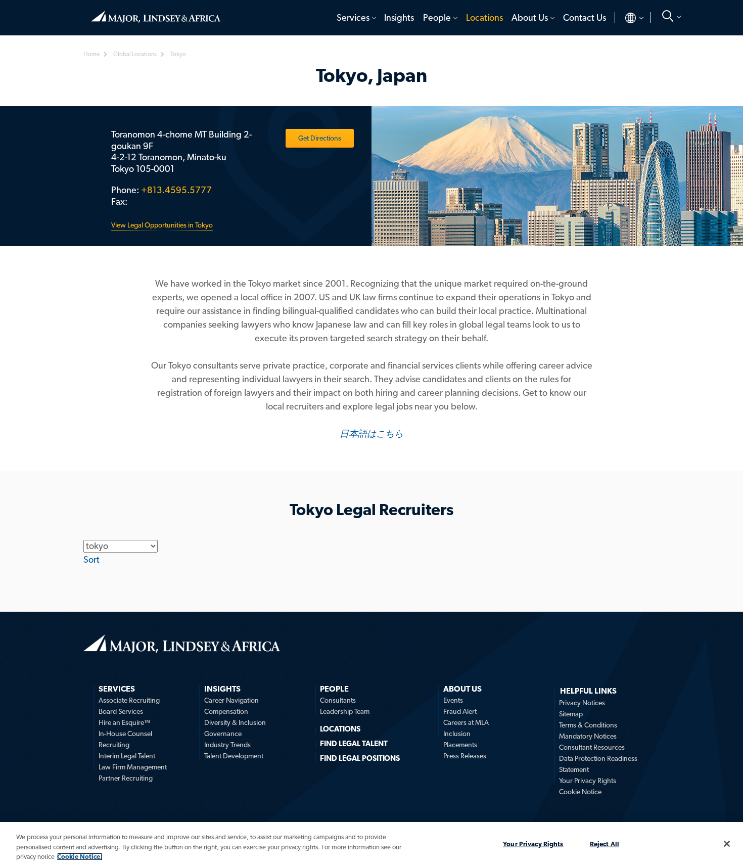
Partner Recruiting (126, 778)
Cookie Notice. (79, 856)
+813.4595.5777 (176, 190)
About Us (530, 17)
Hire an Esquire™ (124, 722)
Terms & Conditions (588, 725)
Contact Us (584, 17)
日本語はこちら (371, 433)
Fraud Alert (460, 711)
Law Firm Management (133, 767)
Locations (484, 17)
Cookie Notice (580, 792)
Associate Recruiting (129, 700)
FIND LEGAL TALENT (354, 743)
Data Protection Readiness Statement (598, 763)
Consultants (338, 700)
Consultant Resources (592, 747)
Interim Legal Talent (127, 756)
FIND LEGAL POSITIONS (360, 758)
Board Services (121, 711)
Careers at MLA (466, 722)
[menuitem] (356, 17)
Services (353, 17)
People (437, 17)
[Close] (727, 844)
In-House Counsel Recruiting (125, 739)
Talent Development (233, 756)
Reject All (604, 843)
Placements (460, 745)
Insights (399, 17)
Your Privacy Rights (587, 781)
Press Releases (464, 756)
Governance (223, 733)
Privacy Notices (582, 703)
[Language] (626, 17)
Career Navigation (231, 700)
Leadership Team (344, 711)
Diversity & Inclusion (235, 722)
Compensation (226, 711)
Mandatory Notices (588, 736)
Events (453, 700)
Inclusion (457, 733)
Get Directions (319, 138)
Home (155, 12)
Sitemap (571, 714)
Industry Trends (227, 745)
